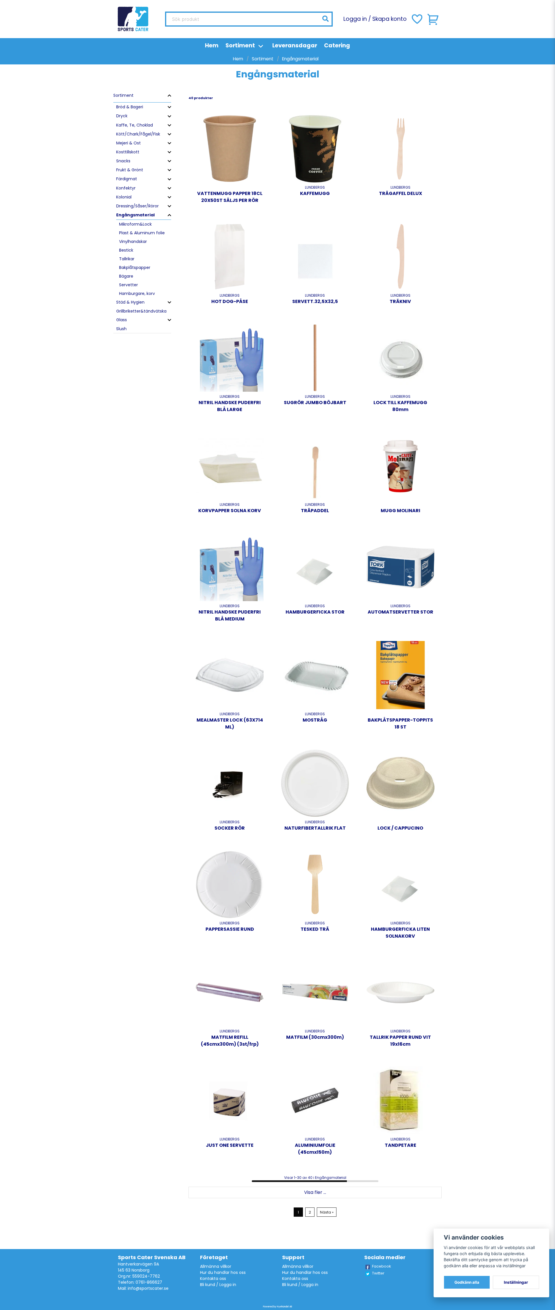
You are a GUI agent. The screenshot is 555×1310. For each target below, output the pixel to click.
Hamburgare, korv (137, 293)
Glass (121, 320)
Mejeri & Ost (128, 143)
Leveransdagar (294, 45)
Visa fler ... (315, 1192)
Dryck (121, 116)
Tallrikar (126, 259)
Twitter (378, 1273)
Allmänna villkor (215, 1266)
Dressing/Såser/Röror (137, 206)
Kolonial (124, 197)
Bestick (126, 250)
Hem (212, 45)
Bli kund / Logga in (218, 1284)
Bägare (126, 276)
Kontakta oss (213, 1278)
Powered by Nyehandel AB (277, 1306)
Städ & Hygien (130, 302)
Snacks (123, 161)
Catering (337, 45)
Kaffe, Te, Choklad (134, 125)
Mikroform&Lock (135, 224)
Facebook (381, 1266)
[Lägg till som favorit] (416, 19)
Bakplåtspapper (134, 267)
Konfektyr (126, 188)
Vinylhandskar (133, 241)
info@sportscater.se (148, 1288)
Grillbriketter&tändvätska (141, 311)
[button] (325, 19)
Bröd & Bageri (129, 107)
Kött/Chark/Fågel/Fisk (138, 134)
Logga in (355, 19)
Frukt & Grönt (129, 170)
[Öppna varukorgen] (433, 19)
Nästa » (327, 1212)
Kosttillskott (127, 152)
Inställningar (516, 1282)
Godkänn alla (466, 1282)
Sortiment (240, 45)
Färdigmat (126, 179)
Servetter (128, 285)
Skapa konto (389, 19)
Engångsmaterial (135, 215)
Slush (121, 329)
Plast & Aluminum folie (142, 233)
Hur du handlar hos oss (223, 1272)
